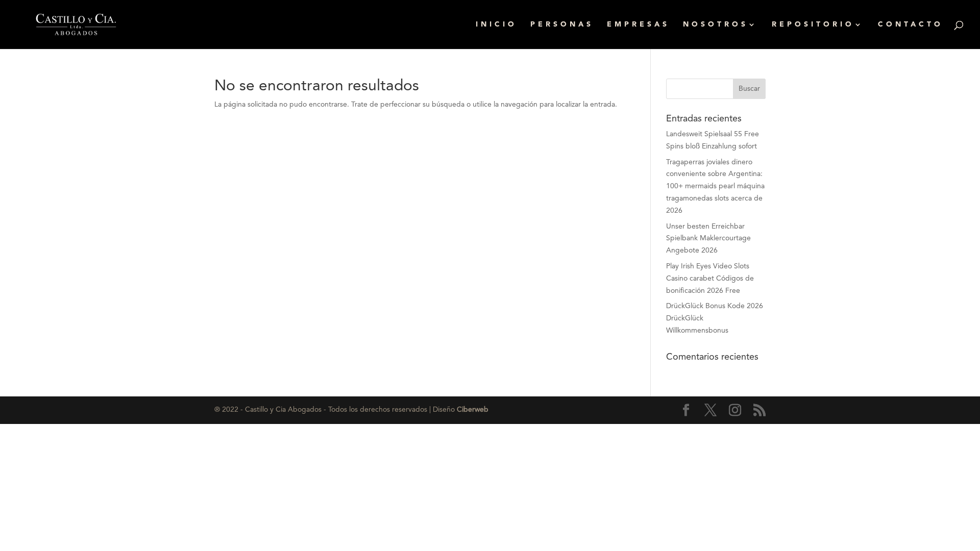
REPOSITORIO (813, 24)
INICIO (496, 24)
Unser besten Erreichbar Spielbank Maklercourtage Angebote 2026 (708, 239)
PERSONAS (562, 24)
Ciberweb (472, 409)
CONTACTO (910, 24)
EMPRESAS (638, 24)
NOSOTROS (715, 24)
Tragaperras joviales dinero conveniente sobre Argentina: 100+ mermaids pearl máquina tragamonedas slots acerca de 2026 (715, 186)
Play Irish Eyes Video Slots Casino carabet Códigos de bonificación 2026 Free (710, 278)
